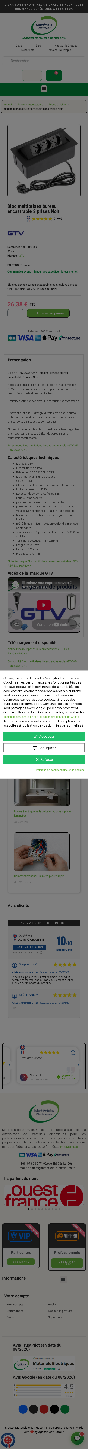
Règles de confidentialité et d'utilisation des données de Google (41, 716)
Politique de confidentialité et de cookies (60, 769)
